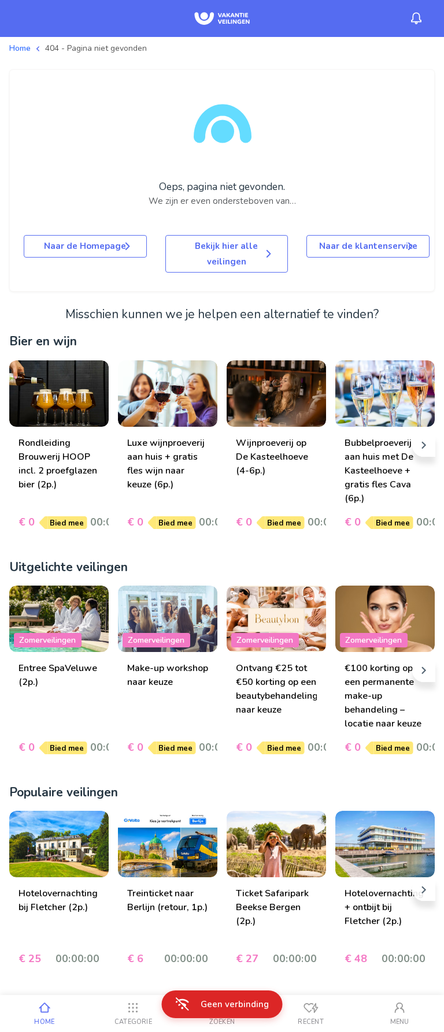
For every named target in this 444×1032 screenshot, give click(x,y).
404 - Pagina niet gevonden (96, 48)
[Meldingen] (416, 18)
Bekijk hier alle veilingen (226, 253)
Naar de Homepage (85, 246)
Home (20, 48)
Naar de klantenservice (368, 246)
